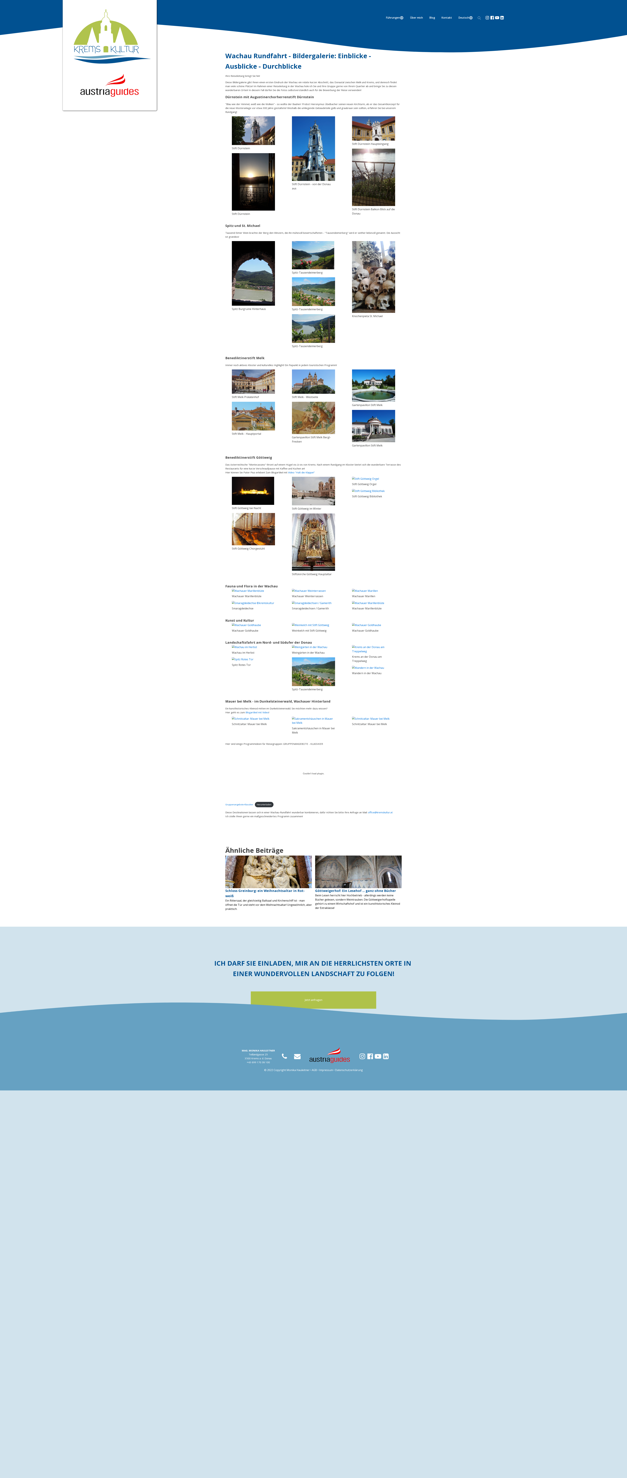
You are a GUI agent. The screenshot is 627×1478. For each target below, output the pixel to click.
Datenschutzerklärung (349, 1070)
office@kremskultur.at (380, 812)
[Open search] (479, 18)
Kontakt (447, 17)
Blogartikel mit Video (257, 712)
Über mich (416, 17)
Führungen (393, 17)
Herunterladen (264, 804)
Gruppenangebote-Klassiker (239, 804)
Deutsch (463, 17)
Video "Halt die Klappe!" (301, 472)
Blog (432, 17)
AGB (314, 1070)
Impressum (326, 1070)
